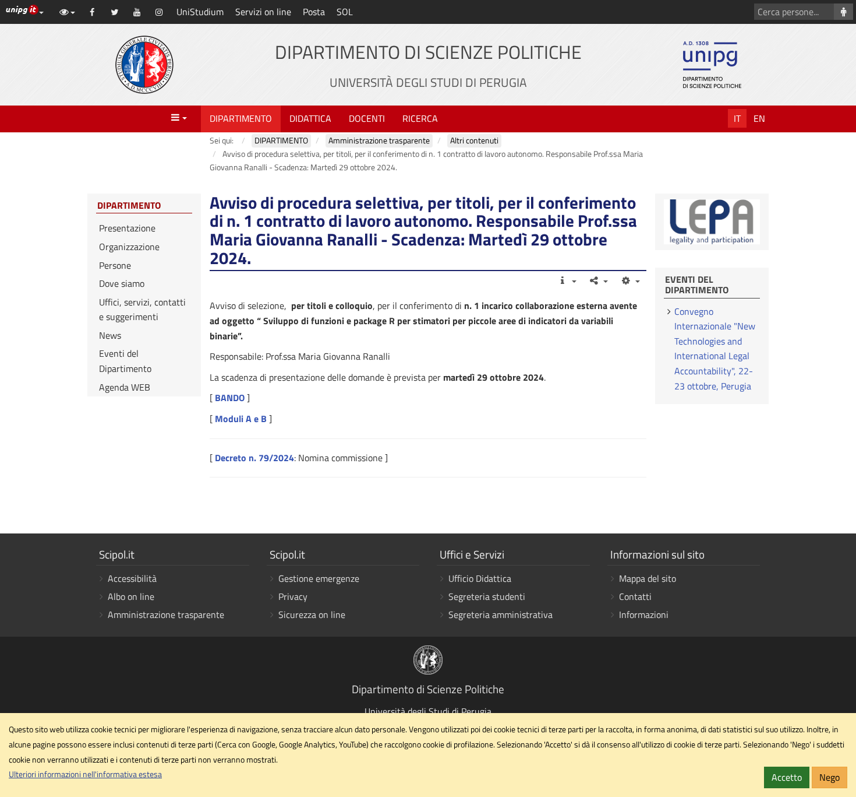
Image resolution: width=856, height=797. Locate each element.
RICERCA (420, 118)
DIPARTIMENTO (241, 118)
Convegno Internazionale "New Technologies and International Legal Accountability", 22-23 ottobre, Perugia (714, 348)
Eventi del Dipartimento (125, 360)
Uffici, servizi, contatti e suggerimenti (142, 309)
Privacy (292, 596)
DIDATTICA (310, 118)
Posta (314, 12)
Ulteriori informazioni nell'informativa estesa (85, 774)
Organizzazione (129, 247)
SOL (345, 12)
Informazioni (643, 615)
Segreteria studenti (486, 596)
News (110, 335)
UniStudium (200, 12)
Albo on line (131, 596)
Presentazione (127, 228)
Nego (829, 777)
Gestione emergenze (318, 578)
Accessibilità (132, 578)
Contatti (635, 596)
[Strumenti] (630, 280)
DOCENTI (367, 118)
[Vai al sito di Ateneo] (144, 65)
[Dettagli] (566, 280)
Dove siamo (121, 283)
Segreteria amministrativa (500, 615)
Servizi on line (263, 12)
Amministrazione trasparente (166, 615)
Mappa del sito (647, 578)
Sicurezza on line (311, 615)
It (737, 118)
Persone (115, 265)
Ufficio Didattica (479, 578)
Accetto (787, 777)
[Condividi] (598, 280)
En (759, 118)
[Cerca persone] (843, 11)
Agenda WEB (124, 387)
